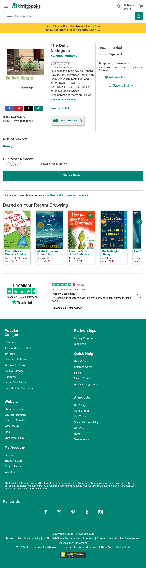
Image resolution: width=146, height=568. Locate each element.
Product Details (61, 108)
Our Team (80, 416)
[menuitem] (129, 5)
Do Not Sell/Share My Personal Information (68, 538)
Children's (11, 342)
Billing (77, 372)
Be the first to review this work (67, 195)
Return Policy (82, 378)
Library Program (84, 338)
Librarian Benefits (15, 420)
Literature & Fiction (16, 359)
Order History (13, 466)
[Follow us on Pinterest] (73, 512)
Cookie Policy (105, 538)
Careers (79, 427)
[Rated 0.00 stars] (68, 63)
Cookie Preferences (127, 538)
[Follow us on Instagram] (100, 512)
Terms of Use (14, 538)
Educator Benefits (15, 414)
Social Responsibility (86, 422)
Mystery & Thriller (15, 365)
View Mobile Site (14, 437)
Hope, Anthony (66, 55)
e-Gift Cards (12, 426)
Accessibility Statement (73, 542)
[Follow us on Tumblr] (86, 512)
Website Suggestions (86, 384)
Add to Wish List (120, 77)
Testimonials (81, 439)
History (7, 146)
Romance (10, 376)
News (77, 433)
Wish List (10, 472)
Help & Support (83, 361)
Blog (7, 431)
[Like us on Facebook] (45, 512)
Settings (9, 454)
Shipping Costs (83, 366)
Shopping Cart (13, 460)
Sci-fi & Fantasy (14, 370)
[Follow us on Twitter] (59, 512)
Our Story (80, 405)
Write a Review (73, 175)
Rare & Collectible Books (19, 388)
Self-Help (10, 353)
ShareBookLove (14, 409)
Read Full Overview (63, 99)
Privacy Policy (32, 538)
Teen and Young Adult (18, 347)
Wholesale (80, 343)
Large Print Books (15, 382)
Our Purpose (81, 410)
